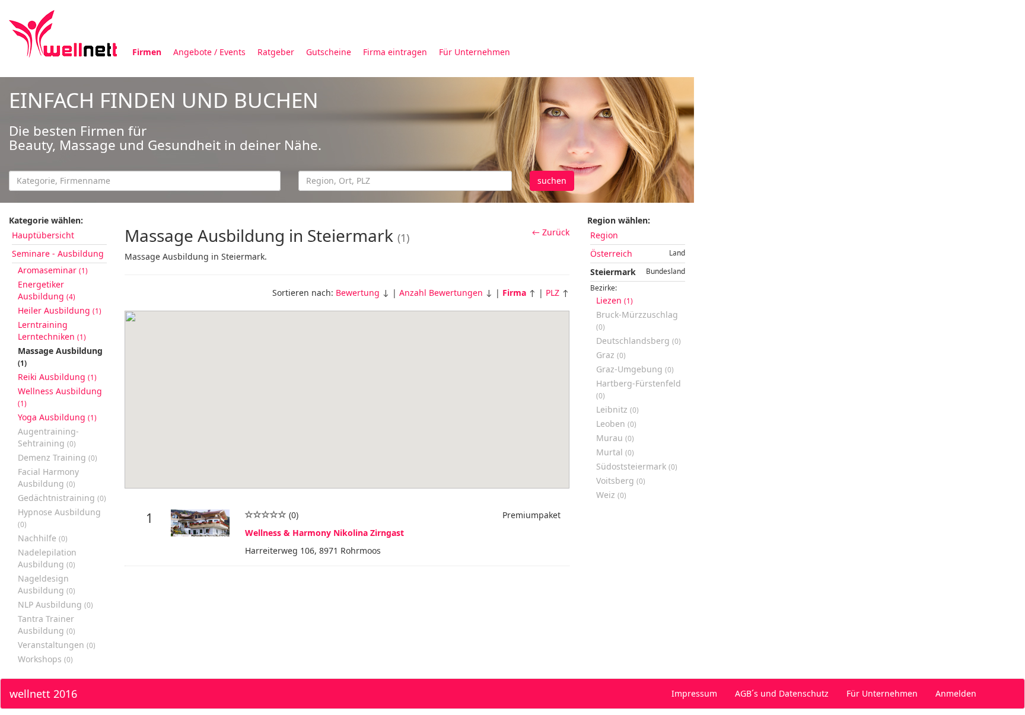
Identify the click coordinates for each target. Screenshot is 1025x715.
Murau (615, 437)
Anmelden (955, 693)
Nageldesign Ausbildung (46, 584)
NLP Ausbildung (55, 604)
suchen (551, 180)
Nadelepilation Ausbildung (47, 558)
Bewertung (358, 292)
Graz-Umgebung (635, 369)
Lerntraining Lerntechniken (52, 330)
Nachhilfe (43, 538)
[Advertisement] (859, 159)
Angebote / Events (209, 52)
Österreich (611, 253)
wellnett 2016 (43, 694)
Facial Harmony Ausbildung (48, 477)
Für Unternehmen (474, 52)
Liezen (614, 300)
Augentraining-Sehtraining (48, 437)
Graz (611, 354)
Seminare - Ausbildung (58, 253)
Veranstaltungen (57, 644)
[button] (347, 392)
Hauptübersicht (43, 235)
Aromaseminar (53, 270)
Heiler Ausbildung (59, 310)
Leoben (616, 423)
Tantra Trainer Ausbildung (46, 624)
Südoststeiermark (636, 466)
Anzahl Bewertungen (441, 292)
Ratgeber (275, 52)
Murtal (615, 452)
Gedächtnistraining (62, 497)
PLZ (552, 292)
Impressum (694, 693)
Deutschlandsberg (638, 340)
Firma (514, 292)
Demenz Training (57, 457)
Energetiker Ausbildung (46, 290)
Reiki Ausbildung (57, 376)
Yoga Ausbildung (57, 417)
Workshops (45, 659)
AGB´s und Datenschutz (782, 693)
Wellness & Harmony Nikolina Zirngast (324, 532)
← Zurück (550, 232)
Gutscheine (328, 52)
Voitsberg (620, 480)
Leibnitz (617, 409)
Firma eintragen (395, 52)
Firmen (146, 52)
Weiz (611, 494)
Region (604, 235)
